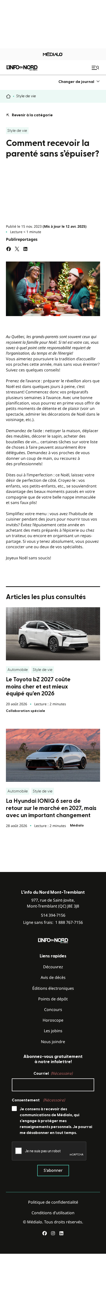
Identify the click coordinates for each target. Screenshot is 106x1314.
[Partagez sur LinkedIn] (25, 249)
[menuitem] (79, 81)
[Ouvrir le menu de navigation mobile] (96, 67)
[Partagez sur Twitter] (17, 249)
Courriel (53, 1073)
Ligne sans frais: (53, 922)
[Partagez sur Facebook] (8, 249)
